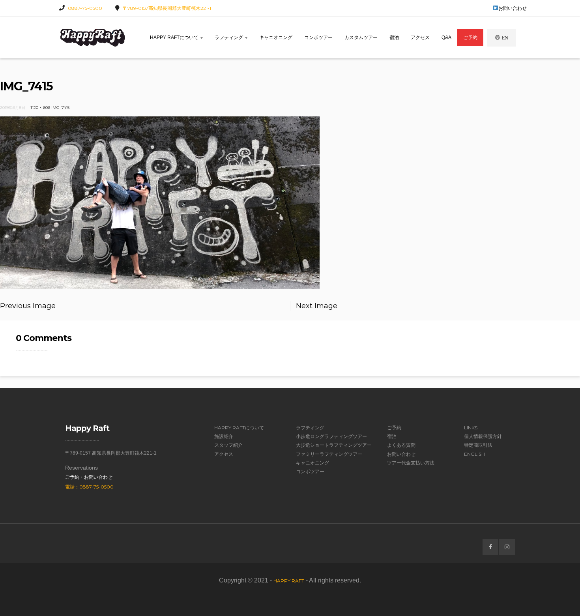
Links (470, 428)
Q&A (446, 37)
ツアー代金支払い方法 (410, 463)
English (474, 454)
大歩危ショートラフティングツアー (334, 445)
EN (505, 37)
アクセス (420, 37)
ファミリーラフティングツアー (329, 454)
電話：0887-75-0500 (89, 487)
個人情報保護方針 (483, 436)
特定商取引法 (478, 445)
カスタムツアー (361, 37)
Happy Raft (288, 581)
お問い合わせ (512, 8)
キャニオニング (275, 37)
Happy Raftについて (175, 37)
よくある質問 (401, 445)
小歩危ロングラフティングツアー (331, 436)
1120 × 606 (40, 107)
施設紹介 (223, 436)
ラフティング (229, 37)
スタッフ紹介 (228, 445)
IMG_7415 (60, 107)
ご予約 (470, 37)
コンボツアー (318, 37)
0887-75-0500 (85, 8)
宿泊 (394, 37)
